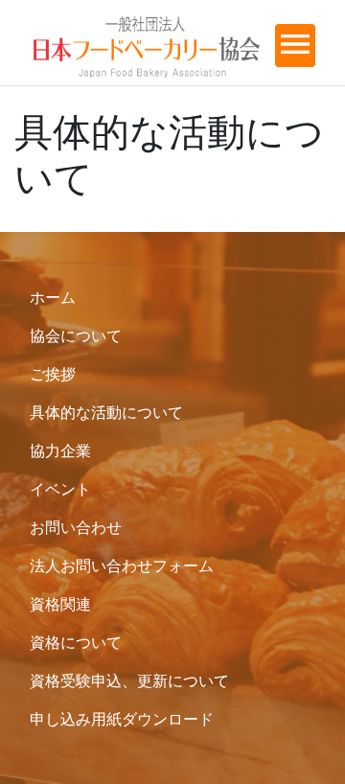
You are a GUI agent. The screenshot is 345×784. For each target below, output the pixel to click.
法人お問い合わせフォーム (122, 565)
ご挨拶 (53, 373)
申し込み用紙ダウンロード (122, 718)
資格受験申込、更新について (129, 680)
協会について (76, 335)
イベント (60, 488)
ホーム (53, 297)
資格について (76, 642)
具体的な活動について (106, 412)
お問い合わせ (76, 527)
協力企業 (60, 450)
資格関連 (60, 603)
